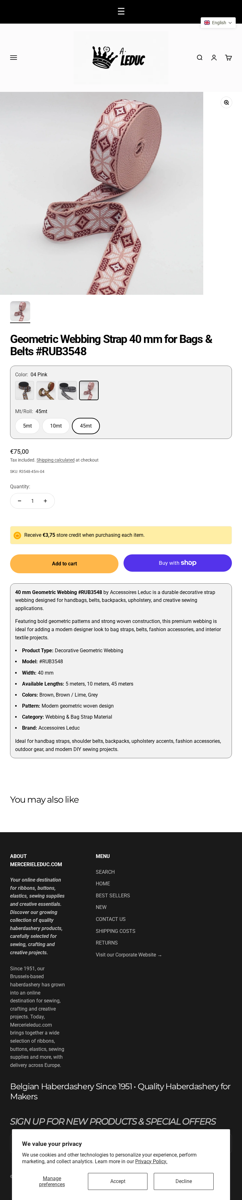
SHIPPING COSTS (115, 931)
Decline (184, 1181)
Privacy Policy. (151, 1161)
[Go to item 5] (20, 312)
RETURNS (107, 943)
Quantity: (20, 487)
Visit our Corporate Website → (129, 955)
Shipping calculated (56, 460)
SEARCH (105, 872)
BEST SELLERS (113, 896)
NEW (101, 907)
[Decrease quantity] (19, 500)
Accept (117, 1181)
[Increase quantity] (45, 500)
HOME (103, 884)
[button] (218, 23)
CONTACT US (111, 919)
